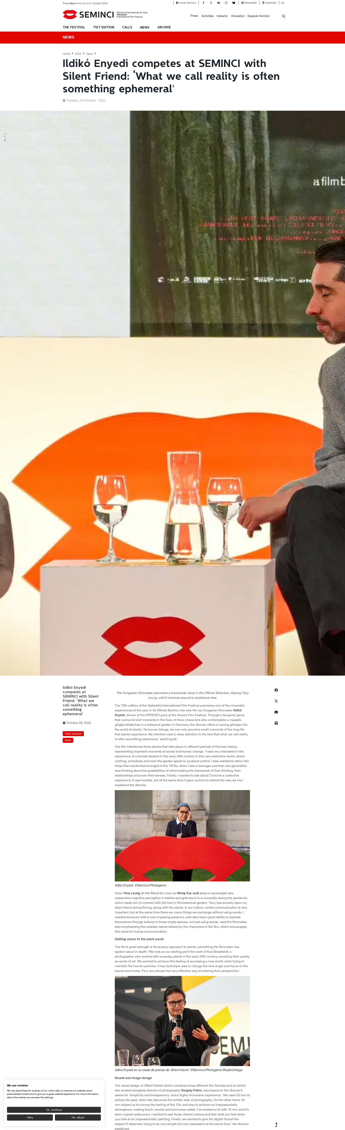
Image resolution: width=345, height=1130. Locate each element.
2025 (78, 53)
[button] (194, 15)
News (145, 27)
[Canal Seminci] (177, 2)
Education (238, 16)
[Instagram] (226, 3)
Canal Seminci (187, 2)
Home (66, 53)
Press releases (73, 733)
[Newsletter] (242, 2)
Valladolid (271, 2)
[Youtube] (218, 3)
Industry (222, 16)
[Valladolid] (263, 2)
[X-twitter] (211, 3)
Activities (208, 16)
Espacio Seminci (259, 16)
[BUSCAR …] (283, 17)
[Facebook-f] (203, 3)
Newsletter (251, 2)
